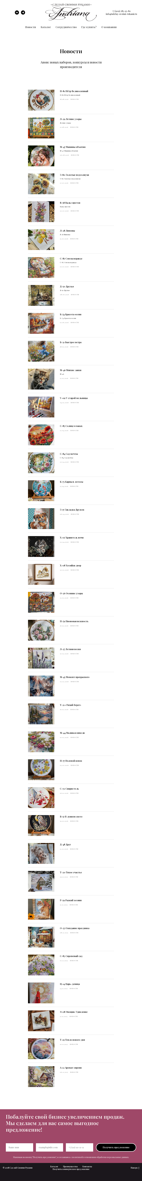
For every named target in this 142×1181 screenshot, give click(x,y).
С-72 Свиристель (69, 788)
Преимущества (70, 1166)
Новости (30, 27)
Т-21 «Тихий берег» (70, 704)
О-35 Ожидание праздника (74, 928)
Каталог (46, 27)
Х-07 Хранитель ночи (72, 537)
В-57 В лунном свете (71, 816)
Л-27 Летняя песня (70, 649)
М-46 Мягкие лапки (70, 370)
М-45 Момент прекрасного (74, 677)
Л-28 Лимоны (67, 230)
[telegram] (23, 14)
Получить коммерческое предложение (71, 1169)
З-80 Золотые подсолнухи (74, 174)
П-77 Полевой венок (71, 760)
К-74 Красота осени (70, 314)
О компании (109, 27)
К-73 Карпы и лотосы (71, 481)
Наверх (134, 1168)
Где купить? (89, 27)
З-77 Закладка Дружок (72, 509)
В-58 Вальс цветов (70, 202)
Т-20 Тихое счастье (71, 872)
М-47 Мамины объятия (72, 146)
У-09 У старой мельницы (74, 398)
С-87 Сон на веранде (71, 258)
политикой (77, 1157)
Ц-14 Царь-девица (70, 984)
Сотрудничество (66, 27)
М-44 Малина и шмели (72, 732)
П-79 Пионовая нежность (74, 621)
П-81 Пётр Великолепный (74, 91)
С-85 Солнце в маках (71, 425)
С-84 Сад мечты (69, 453)
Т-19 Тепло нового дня (72, 1039)
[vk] (17, 14)
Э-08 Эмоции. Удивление (74, 1011)
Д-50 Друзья (67, 286)
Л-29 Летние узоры (70, 119)
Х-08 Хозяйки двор (70, 565)
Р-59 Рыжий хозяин (71, 900)
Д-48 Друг (65, 844)
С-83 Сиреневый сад (71, 956)
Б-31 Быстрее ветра (70, 342)
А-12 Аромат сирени (71, 1067)
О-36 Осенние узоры (71, 593)
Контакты (87, 1166)
